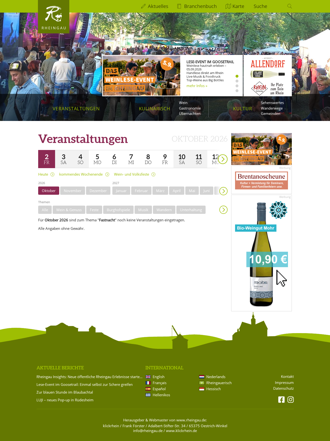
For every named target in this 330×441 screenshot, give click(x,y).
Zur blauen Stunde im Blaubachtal (64, 392)
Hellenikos (161, 394)
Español (159, 388)
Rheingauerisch (219, 382)
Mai (192, 190)
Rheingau (54, 27)
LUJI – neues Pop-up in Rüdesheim (64, 399)
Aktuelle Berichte (60, 367)
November (72, 190)
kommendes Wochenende (81, 174)
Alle (45, 209)
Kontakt (287, 376)
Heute (43, 174)
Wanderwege (272, 108)
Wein (183, 102)
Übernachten (190, 113)
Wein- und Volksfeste (131, 174)
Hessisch (213, 388)
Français (159, 382)
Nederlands (215, 376)
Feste (94, 209)
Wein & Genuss (69, 209)
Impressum (284, 382)
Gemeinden (270, 113)
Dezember (98, 190)
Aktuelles (158, 6)
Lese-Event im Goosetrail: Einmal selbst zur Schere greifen (84, 384)
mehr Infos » (197, 85)
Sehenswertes (272, 102)
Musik (143, 209)
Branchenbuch (200, 6)
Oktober (49, 190)
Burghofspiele (118, 209)
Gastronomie (190, 108)
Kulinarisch (154, 108)
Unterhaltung (191, 209)
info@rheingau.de (148, 430)
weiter (214, 188)
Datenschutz (283, 388)
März (160, 190)
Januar (121, 190)
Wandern (164, 209)
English (159, 376)
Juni (206, 190)
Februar (141, 190)
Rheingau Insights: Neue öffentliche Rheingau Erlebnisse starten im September (90, 376)
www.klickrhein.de (181, 430)
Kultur (242, 108)
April (177, 190)
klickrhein (111, 425)
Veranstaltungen (76, 108)
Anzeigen (223, 210)
